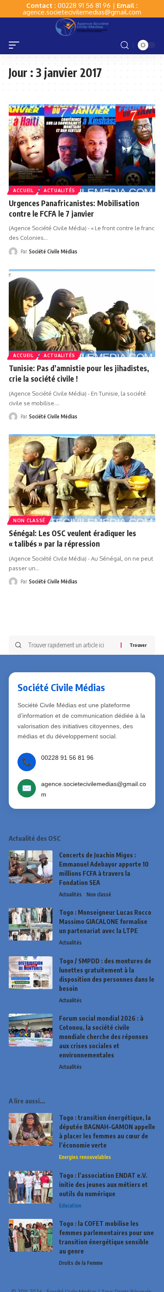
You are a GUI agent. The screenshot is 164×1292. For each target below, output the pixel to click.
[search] (125, 45)
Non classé (29, 520)
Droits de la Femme (81, 1263)
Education (70, 1205)
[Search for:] (71, 645)
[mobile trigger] (16, 45)
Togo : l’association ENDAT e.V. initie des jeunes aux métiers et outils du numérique (103, 1184)
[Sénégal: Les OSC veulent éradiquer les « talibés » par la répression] (82, 478)
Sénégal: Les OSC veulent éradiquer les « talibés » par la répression (72, 538)
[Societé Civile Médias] (82, 27)
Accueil (23, 190)
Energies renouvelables (85, 1157)
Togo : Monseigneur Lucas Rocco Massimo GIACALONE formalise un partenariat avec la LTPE (105, 921)
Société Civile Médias (53, 251)
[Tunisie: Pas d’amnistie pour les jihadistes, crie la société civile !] (82, 313)
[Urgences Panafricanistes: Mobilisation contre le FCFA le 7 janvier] (82, 148)
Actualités (59, 190)
